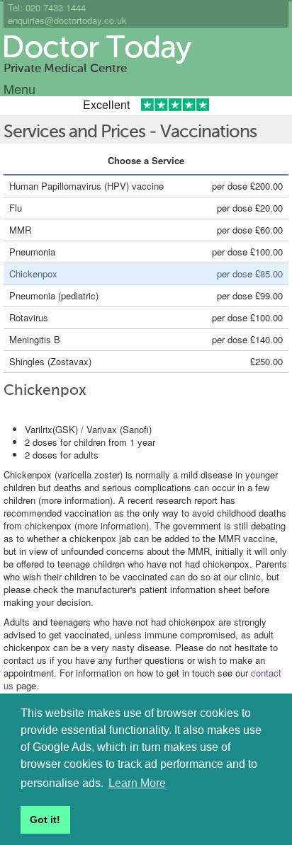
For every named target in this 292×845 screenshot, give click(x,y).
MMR (20, 229)
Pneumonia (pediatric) (54, 295)
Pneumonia (32, 251)
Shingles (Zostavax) (50, 361)
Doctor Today (96, 48)
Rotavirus (28, 317)
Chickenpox (33, 273)
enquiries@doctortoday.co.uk (67, 20)
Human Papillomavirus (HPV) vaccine (86, 185)
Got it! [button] (45, 819)
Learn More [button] (137, 783)
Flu (15, 207)
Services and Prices (74, 133)
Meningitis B (34, 339)
